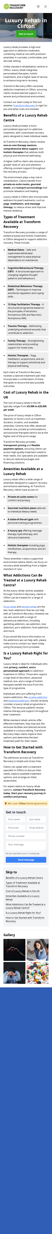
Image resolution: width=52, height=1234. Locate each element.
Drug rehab (9, 606)
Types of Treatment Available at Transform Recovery (23, 884)
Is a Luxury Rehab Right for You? (23, 912)
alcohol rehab (29, 606)
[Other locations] (38, 6)
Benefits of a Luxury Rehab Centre (24, 877)
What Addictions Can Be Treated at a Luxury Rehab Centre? (25, 906)
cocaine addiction (37, 697)
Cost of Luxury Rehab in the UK (23, 891)
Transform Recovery (24, 105)
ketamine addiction (18, 700)
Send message (26, 859)
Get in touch (26, 34)
